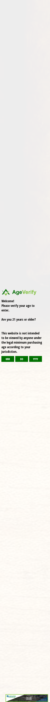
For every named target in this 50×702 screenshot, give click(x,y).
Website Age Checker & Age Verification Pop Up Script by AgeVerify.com (46, 701)
